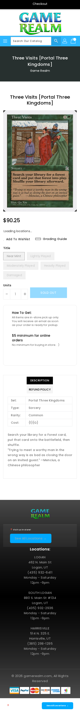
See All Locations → (31, 538)
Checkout (40, 4)
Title (6, 248)
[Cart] (73, 41)
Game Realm (40, 71)
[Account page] (65, 41)
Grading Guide (55, 239)
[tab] (40, 380)
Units (7, 285)
